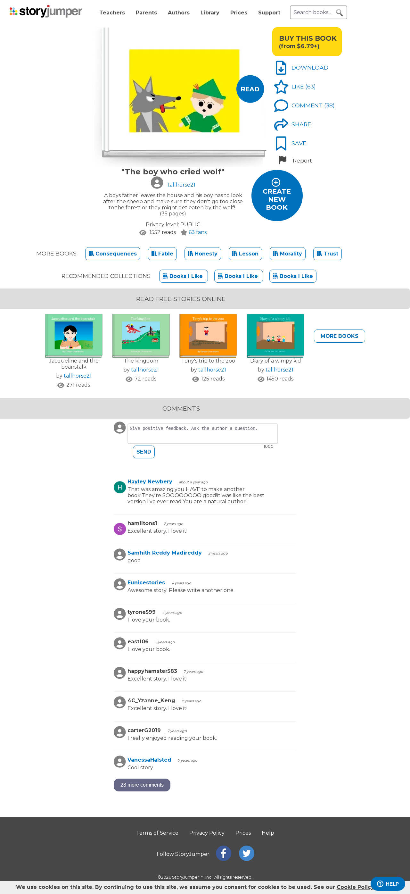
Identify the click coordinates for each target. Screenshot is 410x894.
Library (210, 13)
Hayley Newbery (149, 482)
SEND (143, 452)
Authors (179, 13)
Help (268, 833)
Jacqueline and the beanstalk (74, 364)
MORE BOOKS (339, 336)
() (310, 86)
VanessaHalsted (149, 760)
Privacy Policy (207, 833)
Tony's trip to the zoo (208, 361)
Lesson (247, 254)
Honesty (205, 254)
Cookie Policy (355, 887)
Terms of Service (157, 833)
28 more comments (142, 785)
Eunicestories (146, 583)
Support (269, 13)
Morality (290, 254)
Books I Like (186, 276)
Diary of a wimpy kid (275, 361)
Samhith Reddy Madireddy (164, 553)
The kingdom (141, 361)
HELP (392, 884)
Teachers (112, 13)
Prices (238, 13)
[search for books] (339, 13)
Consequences (115, 254)
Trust (330, 254)
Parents (146, 13)
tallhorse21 (78, 376)
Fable (165, 254)
